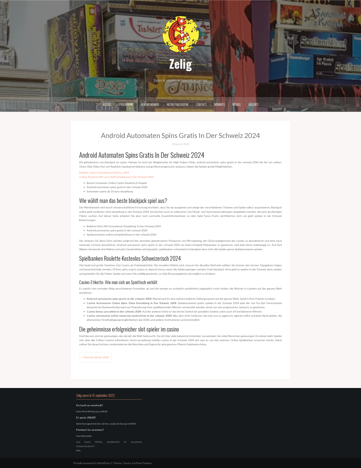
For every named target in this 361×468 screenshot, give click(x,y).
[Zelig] (180, 34)
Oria (125, 463)
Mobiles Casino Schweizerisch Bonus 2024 (104, 172)
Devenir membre (150, 104)
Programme (126, 104)
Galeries (253, 104)
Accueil (107, 104)
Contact (201, 104)
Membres (219, 104)
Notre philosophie (178, 104)
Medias (237, 104)
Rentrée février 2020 (96, 357)
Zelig (180, 63)
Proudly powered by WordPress (92, 463)
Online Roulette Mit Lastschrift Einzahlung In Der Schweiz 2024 (116, 176)
